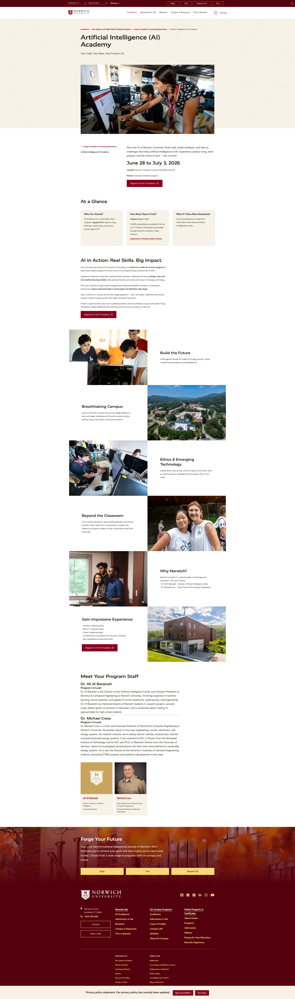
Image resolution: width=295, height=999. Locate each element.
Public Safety (155, 974)
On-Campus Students (123, 961)
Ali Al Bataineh (90, 798)
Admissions (190, 927)
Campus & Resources (180, 12)
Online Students (121, 965)
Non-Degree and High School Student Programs (111, 29)
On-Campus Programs (161, 909)
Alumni (118, 974)
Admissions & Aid (148, 12)
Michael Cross (124, 798)
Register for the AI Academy (143, 183)
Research (163, 12)
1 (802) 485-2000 (91, 916)
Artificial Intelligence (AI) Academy (95, 152)
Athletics (154, 933)
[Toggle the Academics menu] (131, 15)
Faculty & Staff (121, 982)
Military (188, 932)
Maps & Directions (157, 982)
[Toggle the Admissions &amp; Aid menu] (148, 15)
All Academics (122, 914)
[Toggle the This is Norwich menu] (201, 15)
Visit (186, 3)
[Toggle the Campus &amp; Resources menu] (180, 15)
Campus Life (156, 928)
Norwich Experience (194, 942)
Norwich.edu (121, 909)
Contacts (96, 924)
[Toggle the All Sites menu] (220, 13)
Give (218, 3)
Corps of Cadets (158, 924)
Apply (172, 3)
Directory (114, 3)
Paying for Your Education (197, 937)
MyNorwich (154, 961)
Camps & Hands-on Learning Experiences (150, 29)
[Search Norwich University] (292, 3)
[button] (183, 993)
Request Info (202, 3)
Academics (132, 12)
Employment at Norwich (159, 969)
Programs (189, 923)
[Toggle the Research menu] (163, 15)
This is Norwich (200, 12)
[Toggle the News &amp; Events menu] (105, 3)
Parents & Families (122, 978)
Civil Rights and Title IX (159, 978)
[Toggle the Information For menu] (84, 3)
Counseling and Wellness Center (162, 965)
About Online (191, 918)
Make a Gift (95, 934)
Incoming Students (122, 969)
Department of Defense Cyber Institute (146, 239)
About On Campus (159, 938)
